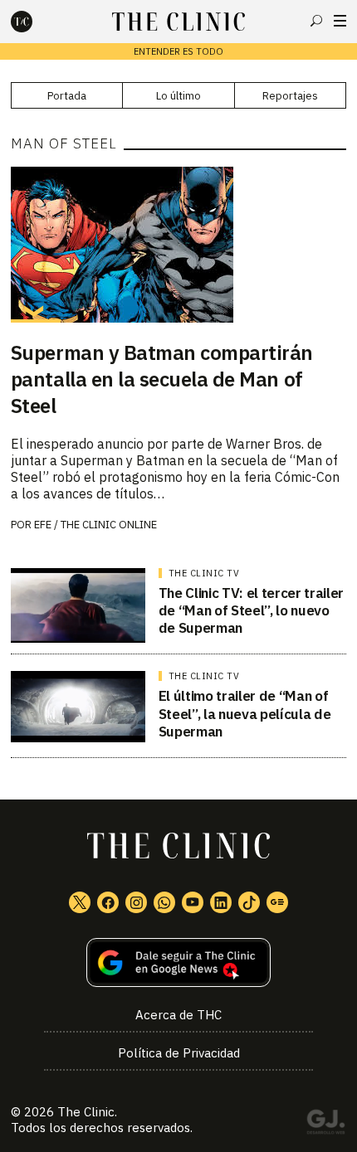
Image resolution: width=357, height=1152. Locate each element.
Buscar (316, 21)
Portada (66, 96)
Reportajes (290, 96)
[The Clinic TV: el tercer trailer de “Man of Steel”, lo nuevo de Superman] (78, 605)
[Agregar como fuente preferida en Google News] (178, 962)
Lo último (178, 96)
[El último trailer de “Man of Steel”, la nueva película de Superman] (78, 706)
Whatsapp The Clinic (164, 902)
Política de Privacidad (179, 1053)
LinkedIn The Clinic (221, 902)
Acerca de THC (178, 1015)
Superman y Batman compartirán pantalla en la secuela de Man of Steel (162, 379)
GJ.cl (325, 1124)
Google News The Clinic (277, 902)
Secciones (340, 21)
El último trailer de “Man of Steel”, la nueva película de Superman (244, 714)
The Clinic (86, 1112)
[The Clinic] (36, 21)
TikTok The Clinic (249, 902)
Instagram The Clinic (136, 902)
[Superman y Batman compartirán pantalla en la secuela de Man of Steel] (178, 245)
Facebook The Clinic (108, 902)
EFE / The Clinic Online (95, 525)
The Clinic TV (204, 573)
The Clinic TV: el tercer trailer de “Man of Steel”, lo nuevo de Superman (251, 611)
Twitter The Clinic (79, 902)
